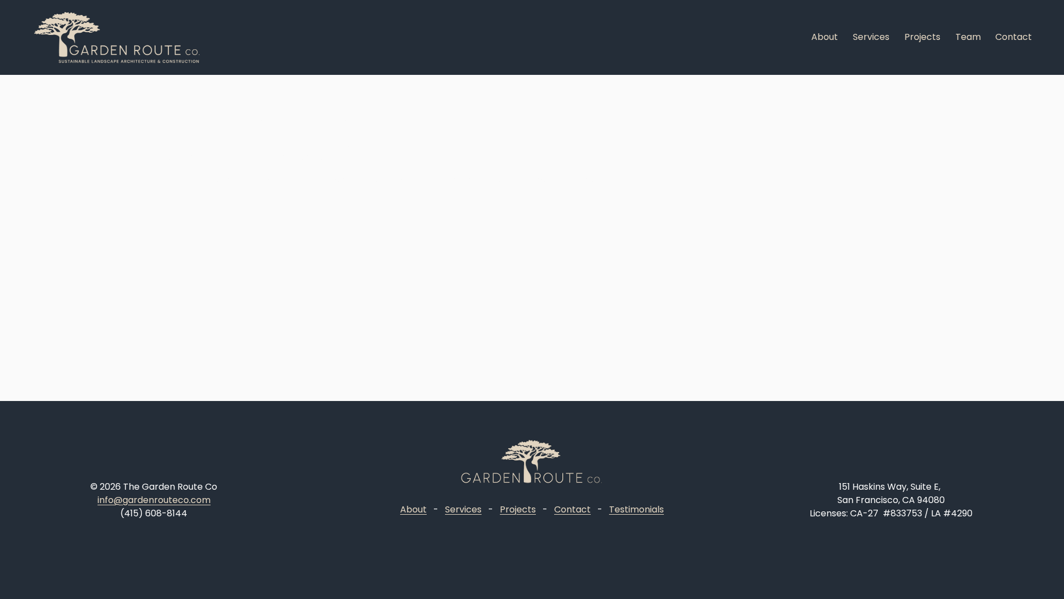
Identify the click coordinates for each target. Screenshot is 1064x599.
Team (968, 37)
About (824, 37)
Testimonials (636, 509)
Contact (1013, 37)
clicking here (267, 179)
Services (871, 37)
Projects (922, 37)
